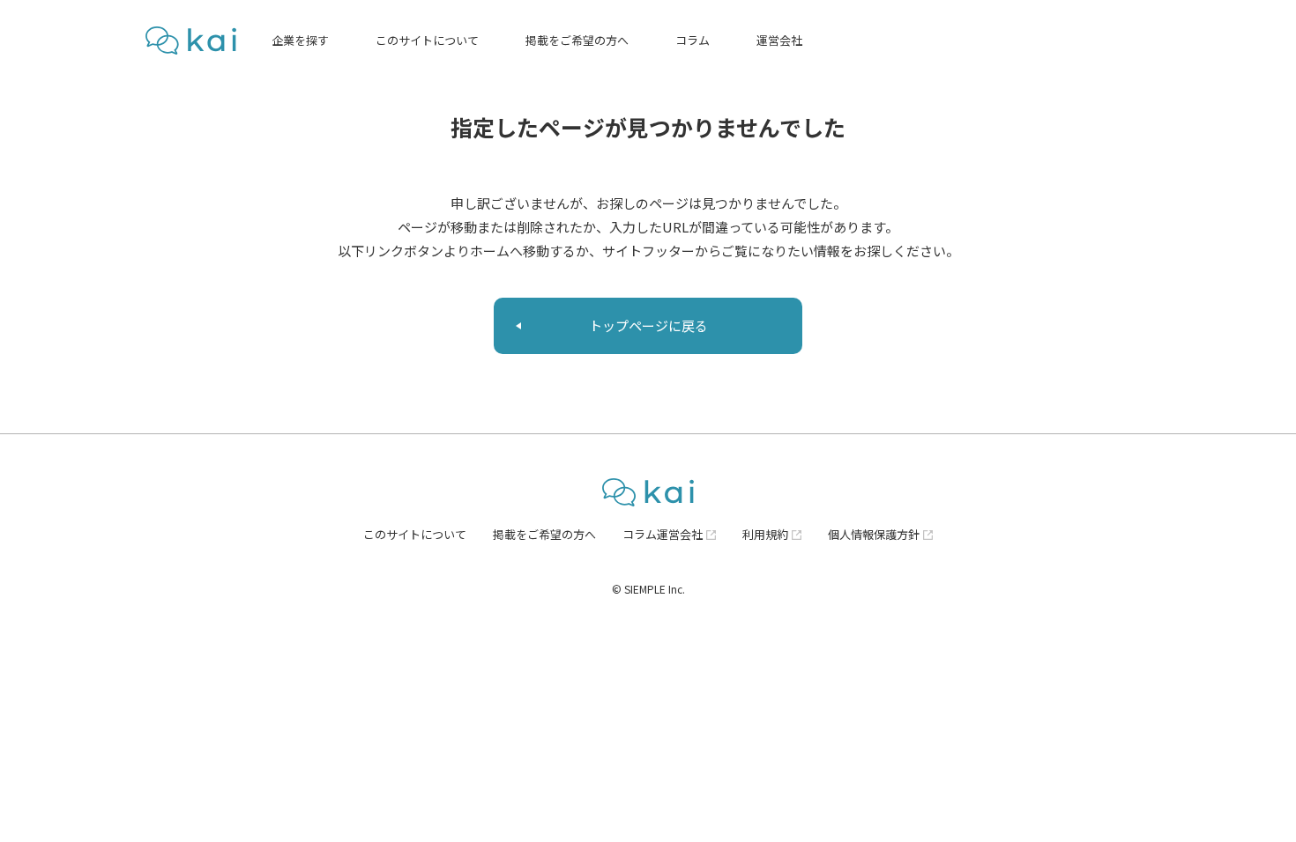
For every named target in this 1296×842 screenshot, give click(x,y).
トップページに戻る (648, 325)
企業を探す (300, 40)
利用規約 (765, 534)
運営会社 (680, 534)
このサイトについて (427, 40)
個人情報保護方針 (874, 534)
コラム (692, 40)
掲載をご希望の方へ (577, 40)
